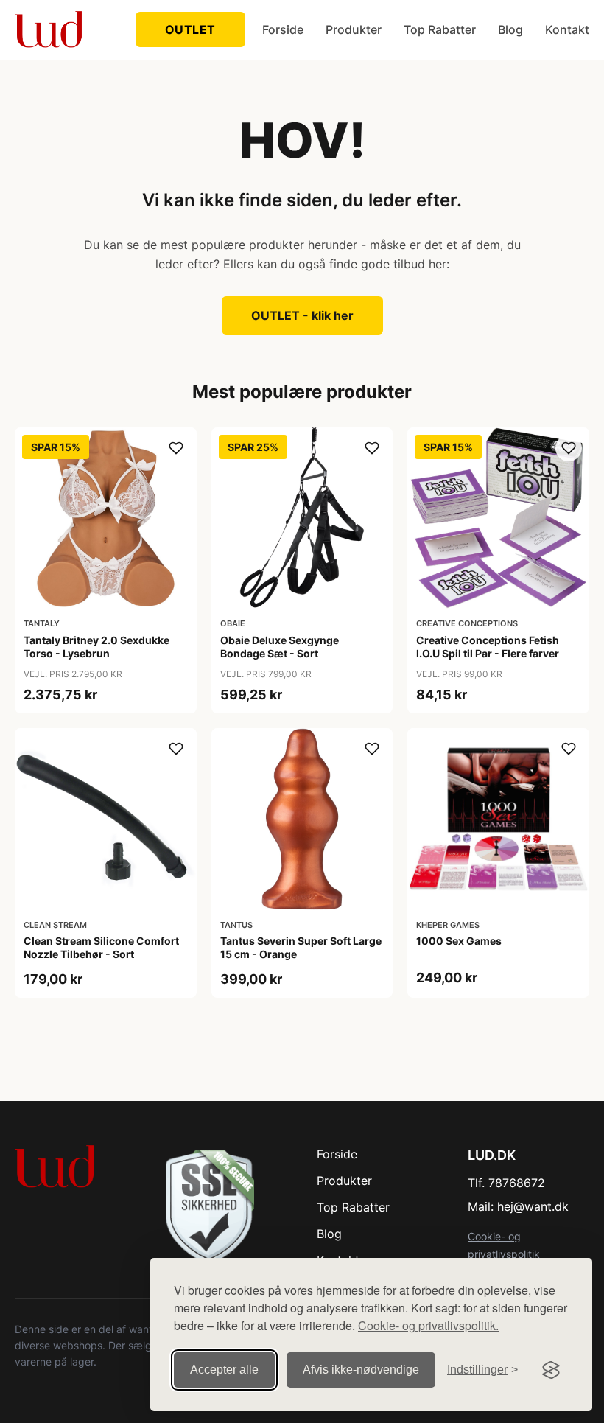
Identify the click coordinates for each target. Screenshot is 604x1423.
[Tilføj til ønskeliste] (176, 448)
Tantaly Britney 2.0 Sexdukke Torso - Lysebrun (96, 647)
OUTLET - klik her (302, 315)
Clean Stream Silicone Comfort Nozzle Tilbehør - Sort (101, 947)
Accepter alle (224, 1369)
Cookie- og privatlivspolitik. (428, 1325)
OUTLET (190, 29)
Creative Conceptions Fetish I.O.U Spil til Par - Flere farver (487, 647)
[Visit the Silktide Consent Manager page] (551, 1370)
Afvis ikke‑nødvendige (361, 1369)
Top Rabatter (440, 29)
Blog (510, 29)
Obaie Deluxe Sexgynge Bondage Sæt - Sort (279, 647)
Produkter (354, 29)
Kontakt (567, 29)
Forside (282, 29)
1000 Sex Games (459, 940)
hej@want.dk (533, 1206)
